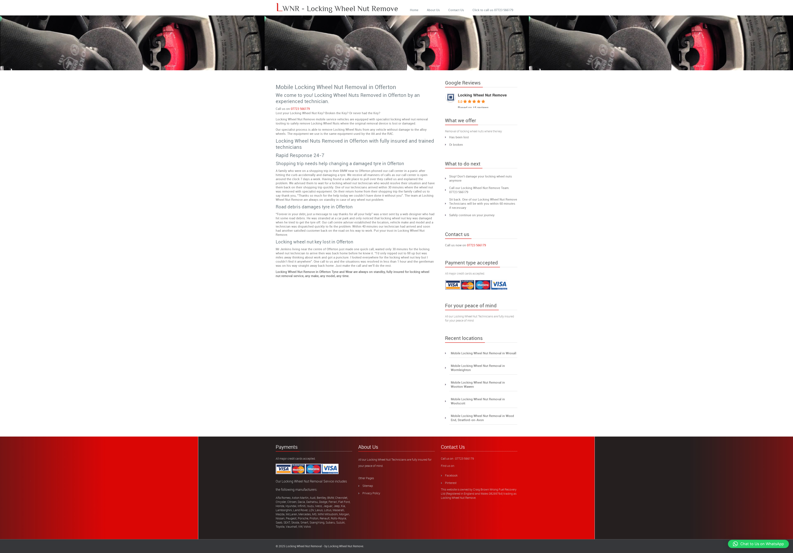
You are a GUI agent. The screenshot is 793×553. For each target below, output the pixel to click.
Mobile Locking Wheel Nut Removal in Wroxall (483, 353)
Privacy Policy (371, 493)
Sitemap (367, 486)
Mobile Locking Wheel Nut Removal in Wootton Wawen (478, 384)
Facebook (451, 475)
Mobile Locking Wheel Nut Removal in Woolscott (478, 401)
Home (414, 10)
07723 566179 (300, 109)
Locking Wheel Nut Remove (482, 95)
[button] (758, 544)
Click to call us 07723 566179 (492, 10)
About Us (433, 10)
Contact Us (456, 10)
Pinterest (451, 483)
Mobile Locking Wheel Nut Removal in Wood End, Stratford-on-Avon (482, 418)
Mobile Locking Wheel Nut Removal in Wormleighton (478, 368)
